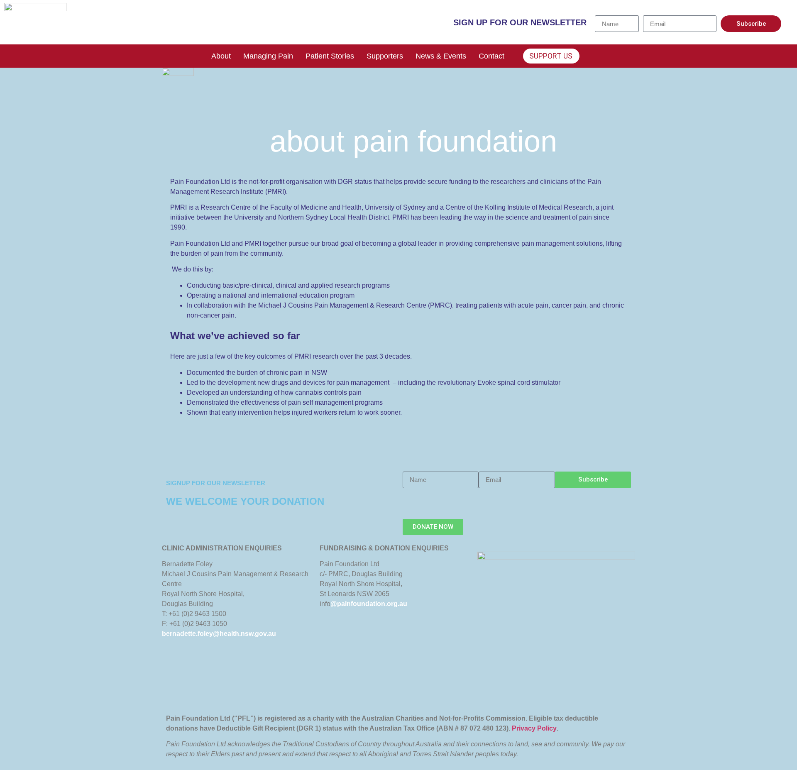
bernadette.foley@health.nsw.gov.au (219, 633)
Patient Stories (330, 56)
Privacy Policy (534, 728)
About (221, 56)
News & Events (441, 56)
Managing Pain (268, 56)
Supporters (385, 56)
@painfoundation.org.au (368, 603)
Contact (491, 56)
